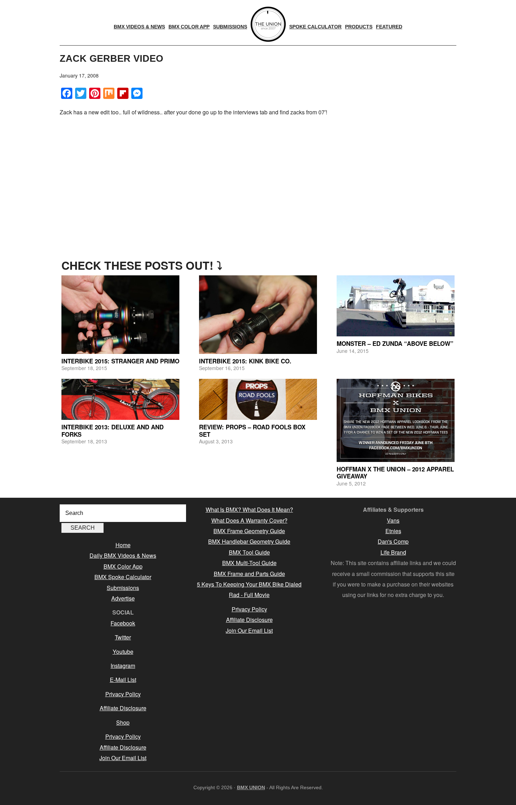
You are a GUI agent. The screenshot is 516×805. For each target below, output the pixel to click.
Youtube (123, 652)
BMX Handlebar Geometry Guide (249, 541)
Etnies (393, 531)
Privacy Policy (123, 694)
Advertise (123, 598)
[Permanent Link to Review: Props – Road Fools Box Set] (258, 399)
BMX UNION (251, 787)
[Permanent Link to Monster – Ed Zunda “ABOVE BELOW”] (396, 306)
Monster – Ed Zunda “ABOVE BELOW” (395, 343)
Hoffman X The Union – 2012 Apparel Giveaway (395, 472)
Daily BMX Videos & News (123, 555)
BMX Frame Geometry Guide (249, 531)
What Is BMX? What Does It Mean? (249, 509)
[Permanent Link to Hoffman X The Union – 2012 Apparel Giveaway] (396, 420)
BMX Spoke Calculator (122, 577)
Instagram (123, 666)
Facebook (123, 623)
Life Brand (393, 552)
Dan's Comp (393, 541)
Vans (393, 520)
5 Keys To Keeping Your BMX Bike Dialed (249, 584)
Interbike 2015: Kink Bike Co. (245, 361)
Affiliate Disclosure (123, 708)
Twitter (123, 637)
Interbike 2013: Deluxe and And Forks (112, 430)
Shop (123, 722)
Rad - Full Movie (249, 595)
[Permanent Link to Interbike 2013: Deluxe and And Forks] (120, 399)
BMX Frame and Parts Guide (249, 574)
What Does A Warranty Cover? (249, 520)
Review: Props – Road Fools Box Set (252, 430)
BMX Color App (123, 566)
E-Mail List (123, 680)
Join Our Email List (122, 758)
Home (123, 545)
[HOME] (268, 24)
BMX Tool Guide (249, 552)
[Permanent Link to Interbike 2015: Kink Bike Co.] (258, 314)
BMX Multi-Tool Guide (249, 563)
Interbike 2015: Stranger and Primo (120, 361)
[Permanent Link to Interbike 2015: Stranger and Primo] (120, 314)
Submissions (123, 588)
